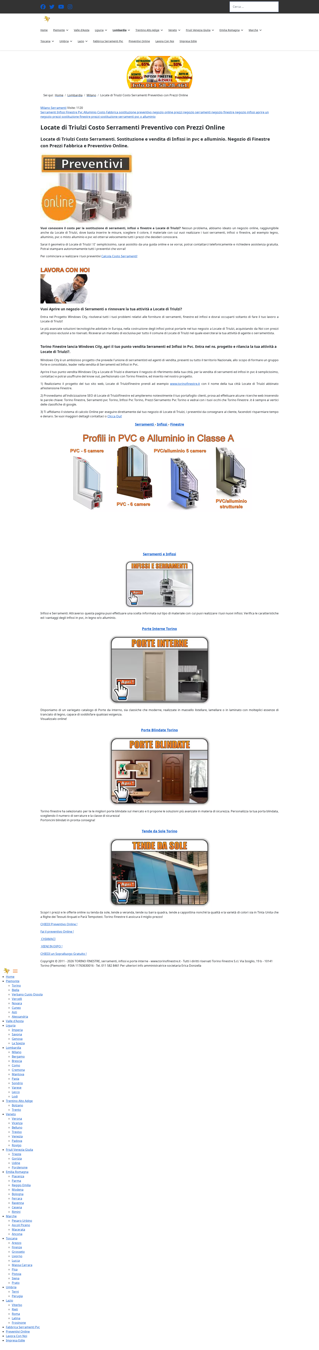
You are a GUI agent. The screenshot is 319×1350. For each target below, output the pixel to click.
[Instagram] (70, 7)
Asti (14, 1012)
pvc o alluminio (145, 117)
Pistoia (16, 1274)
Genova (17, 1039)
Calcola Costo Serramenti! (119, 256)
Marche (253, 30)
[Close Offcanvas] (15, 971)
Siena (15, 1278)
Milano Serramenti (53, 108)
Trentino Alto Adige (147, 30)
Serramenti (48, 112)
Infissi (61, 112)
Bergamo (18, 1056)
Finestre (72, 112)
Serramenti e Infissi (159, 554)
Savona (17, 1034)
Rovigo (16, 1145)
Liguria (99, 30)
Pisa (15, 1269)
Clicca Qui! (114, 416)
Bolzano (17, 1105)
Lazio (81, 41)
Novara (17, 1003)
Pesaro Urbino (22, 1221)
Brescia (17, 1061)
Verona (17, 1119)
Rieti (15, 1309)
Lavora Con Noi (164, 41)
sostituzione (128, 112)
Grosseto (18, 1252)
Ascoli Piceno (21, 1225)
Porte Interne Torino (159, 628)
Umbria (64, 41)
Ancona (17, 1234)
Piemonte (59, 30)
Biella (15, 990)
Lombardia (119, 30)
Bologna (17, 1194)
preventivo (144, 112)
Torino (16, 985)
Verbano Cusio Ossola (27, 994)
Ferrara (17, 1198)
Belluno (17, 1127)
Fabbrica (112, 112)
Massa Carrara (22, 1265)
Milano (16, 1052)
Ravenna (18, 1203)
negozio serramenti (197, 112)
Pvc (80, 112)
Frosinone (19, 1323)
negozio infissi (245, 112)
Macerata (18, 1229)
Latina (16, 1318)
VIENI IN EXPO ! (51, 946)
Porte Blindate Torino (159, 730)
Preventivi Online (139, 41)
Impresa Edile (188, 41)
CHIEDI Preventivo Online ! (58, 924)
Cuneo (16, 1008)
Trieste (16, 1154)
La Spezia (18, 1043)
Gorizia (17, 1158)
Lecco (16, 1092)
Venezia (17, 1136)
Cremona (18, 1070)
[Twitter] (51, 7)
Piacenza (18, 1176)
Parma (16, 1181)
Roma (16, 1314)
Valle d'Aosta (81, 30)
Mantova (18, 1074)
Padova (17, 1141)
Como (16, 1065)
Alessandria (20, 1017)
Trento (16, 1110)
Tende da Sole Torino (159, 831)
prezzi (178, 112)
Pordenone (20, 1167)
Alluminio (90, 112)
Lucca (16, 1261)
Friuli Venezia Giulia (198, 30)
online (169, 112)
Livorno (17, 1256)
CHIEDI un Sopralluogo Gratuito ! (63, 954)
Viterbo (17, 1305)
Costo (101, 112)
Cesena (17, 1207)
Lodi (15, 1096)
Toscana (45, 41)
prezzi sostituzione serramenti (113, 117)
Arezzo (16, 1243)
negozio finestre (223, 112)
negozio (158, 112)
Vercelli (17, 999)
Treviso (17, 1132)
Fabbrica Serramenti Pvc (108, 41)
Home (44, 30)
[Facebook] (43, 7)
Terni (15, 1292)
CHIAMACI (47, 939)
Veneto (172, 30)
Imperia (17, 1030)
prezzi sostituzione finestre (71, 117)
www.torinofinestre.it (185, 384)
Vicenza (17, 1123)
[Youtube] (61, 7)
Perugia (17, 1296)
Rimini (16, 1212)
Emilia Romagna (229, 30)
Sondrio (17, 1083)
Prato (16, 1283)
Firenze (17, 1247)
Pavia (15, 1079)
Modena (17, 1190)
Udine (16, 1163)
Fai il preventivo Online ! (57, 932)
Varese (16, 1088)
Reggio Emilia (21, 1185)
